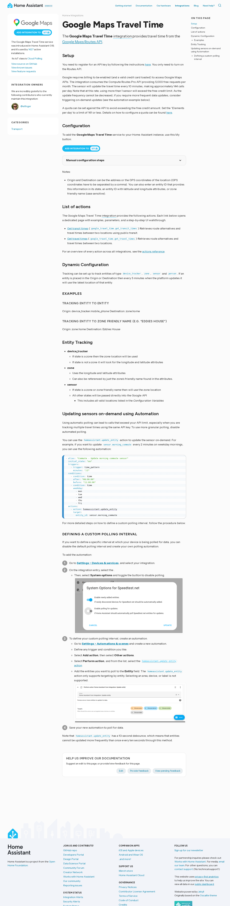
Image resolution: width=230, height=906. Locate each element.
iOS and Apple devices (131, 850)
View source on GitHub (24, 63)
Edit (121, 770)
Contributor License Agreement (137, 891)
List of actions (198, 32)
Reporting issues (72, 885)
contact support (183, 869)
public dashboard (204, 884)
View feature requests (23, 71)
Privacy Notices (128, 887)
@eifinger (25, 106)
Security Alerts (71, 901)
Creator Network (73, 872)
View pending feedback (167, 770)
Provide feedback (139, 770)
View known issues (21, 67)
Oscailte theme (208, 895)
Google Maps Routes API (82, 42)
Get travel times (77, 238)
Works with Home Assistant (79, 876)
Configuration (198, 27)
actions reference (153, 251)
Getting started (123, 5)
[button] (128, 605)
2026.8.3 (48, 6)
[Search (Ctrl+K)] (220, 5)
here (148, 64)
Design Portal (71, 859)
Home (65, 15)
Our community (72, 881)
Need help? (209, 5)
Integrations (182, 5)
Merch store (126, 870)
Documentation (144, 5)
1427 (31, 49)
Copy (181, 458)
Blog (196, 5)
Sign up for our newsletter (188, 850)
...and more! (125, 859)
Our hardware (164, 5)
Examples (199, 40)
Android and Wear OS (131, 854)
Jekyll (201, 891)
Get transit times (77, 228)
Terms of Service (128, 895)
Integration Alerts (73, 897)
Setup (194, 23)
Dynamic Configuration (202, 36)
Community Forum (73, 867)
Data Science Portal (74, 863)
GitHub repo (70, 850)
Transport (17, 128)
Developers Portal (73, 854)
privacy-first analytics (207, 876)
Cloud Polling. (35, 58)
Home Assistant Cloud (131, 875)
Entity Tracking (198, 44)
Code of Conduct (128, 900)
